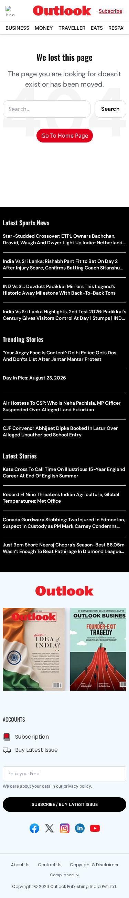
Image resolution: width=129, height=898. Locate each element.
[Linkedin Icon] (79, 828)
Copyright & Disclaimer (94, 865)
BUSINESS (17, 28)
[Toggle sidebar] (15, 11)
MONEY (44, 28)
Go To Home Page (64, 135)
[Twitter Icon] (49, 828)
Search (110, 108)
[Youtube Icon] (94, 828)
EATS (97, 28)
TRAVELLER (71, 28)
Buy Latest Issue (36, 750)
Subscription (32, 737)
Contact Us (50, 865)
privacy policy (77, 786)
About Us (20, 865)
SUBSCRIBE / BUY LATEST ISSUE (65, 804)
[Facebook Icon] (34, 828)
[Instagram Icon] (64, 828)
